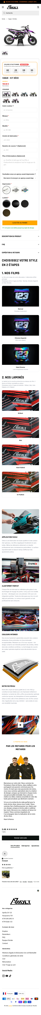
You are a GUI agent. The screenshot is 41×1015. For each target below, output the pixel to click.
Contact (5, 943)
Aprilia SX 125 (7, 912)
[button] (38, 7)
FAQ (3, 937)
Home (3, 19)
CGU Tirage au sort (9, 965)
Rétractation (6, 962)
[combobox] (20, 13)
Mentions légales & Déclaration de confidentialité (19, 953)
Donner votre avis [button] (20, 838)
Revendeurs (6, 934)
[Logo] (12, 7)
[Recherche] (3, 13)
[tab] (15, 846)
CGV (3, 959)
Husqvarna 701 (7, 915)
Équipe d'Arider (7, 940)
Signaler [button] (25, 881)
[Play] (20, 725)
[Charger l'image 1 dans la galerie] (5, 53)
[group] (20, 829)
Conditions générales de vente (12, 956)
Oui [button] (21, 881)
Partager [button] (30, 881)
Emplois (5, 931)
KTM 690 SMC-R (8, 918)
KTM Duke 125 (7, 922)
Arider (10, 1005)
